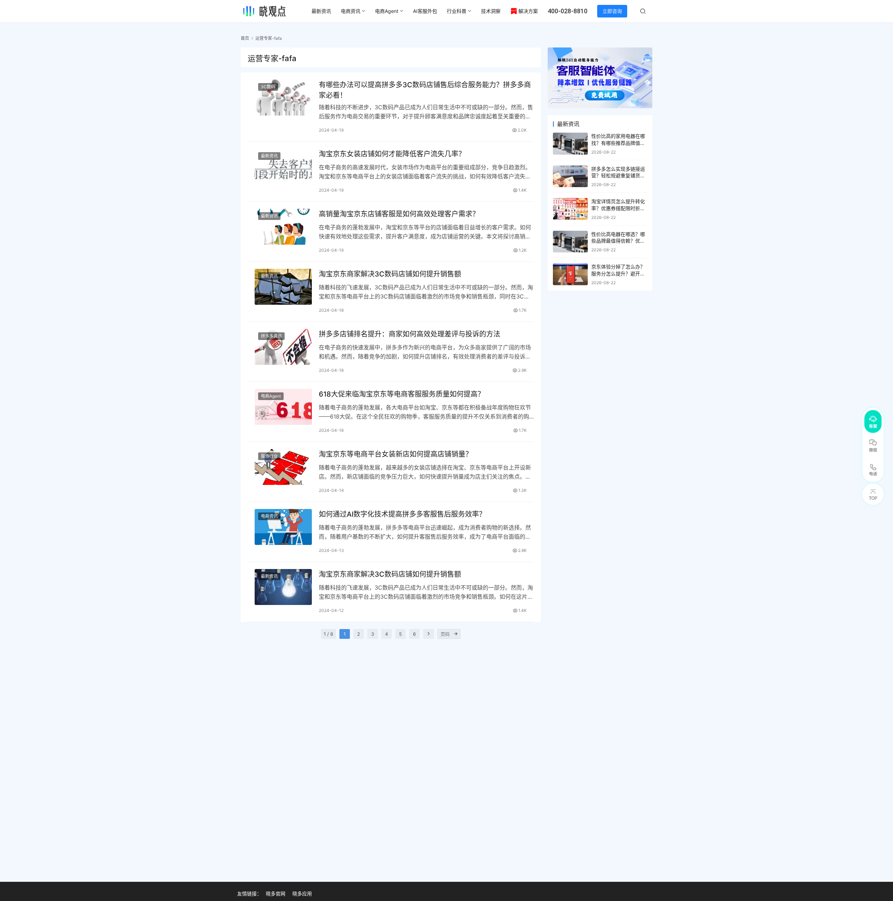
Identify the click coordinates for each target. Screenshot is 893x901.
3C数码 (268, 86)
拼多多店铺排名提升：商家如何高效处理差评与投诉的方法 (409, 334)
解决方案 (528, 11)
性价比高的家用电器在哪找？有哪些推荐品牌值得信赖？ (618, 143)
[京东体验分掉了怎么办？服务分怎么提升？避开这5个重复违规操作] (570, 274)
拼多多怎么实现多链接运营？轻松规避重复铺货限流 (618, 175)
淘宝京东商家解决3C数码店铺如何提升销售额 (390, 274)
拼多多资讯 (271, 336)
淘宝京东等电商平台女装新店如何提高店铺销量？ (395, 454)
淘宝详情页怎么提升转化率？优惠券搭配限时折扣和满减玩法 (618, 208)
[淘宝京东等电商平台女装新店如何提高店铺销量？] (283, 467)
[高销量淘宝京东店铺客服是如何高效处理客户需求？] (283, 227)
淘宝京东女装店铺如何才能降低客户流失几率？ (392, 154)
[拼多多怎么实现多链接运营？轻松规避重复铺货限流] (570, 176)
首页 (245, 38)
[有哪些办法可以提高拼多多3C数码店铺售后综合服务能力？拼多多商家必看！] (283, 98)
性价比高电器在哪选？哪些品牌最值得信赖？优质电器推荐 (618, 241)
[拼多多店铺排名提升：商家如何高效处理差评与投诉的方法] (283, 347)
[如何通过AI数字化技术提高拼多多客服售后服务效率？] (283, 527)
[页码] (455, 634)
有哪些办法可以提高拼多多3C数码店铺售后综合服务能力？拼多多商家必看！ (425, 90)
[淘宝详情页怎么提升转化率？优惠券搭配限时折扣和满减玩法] (570, 209)
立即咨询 (612, 11)
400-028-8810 (567, 11)
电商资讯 (350, 11)
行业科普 (456, 11)
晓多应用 (302, 893)
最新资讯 (321, 11)
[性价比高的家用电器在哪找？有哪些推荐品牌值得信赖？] (570, 144)
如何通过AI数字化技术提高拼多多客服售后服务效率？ (402, 514)
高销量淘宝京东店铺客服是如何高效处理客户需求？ (399, 214)
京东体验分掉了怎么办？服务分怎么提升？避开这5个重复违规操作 (618, 273)
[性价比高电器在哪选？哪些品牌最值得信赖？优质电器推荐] (570, 242)
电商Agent (386, 11)
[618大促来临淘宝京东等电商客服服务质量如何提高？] (283, 407)
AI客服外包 (425, 11)
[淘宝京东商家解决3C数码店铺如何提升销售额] (283, 287)
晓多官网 (275, 893)
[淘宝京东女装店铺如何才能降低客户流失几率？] (283, 167)
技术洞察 (491, 11)
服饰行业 (269, 456)
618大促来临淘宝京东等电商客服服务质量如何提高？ (402, 394)
